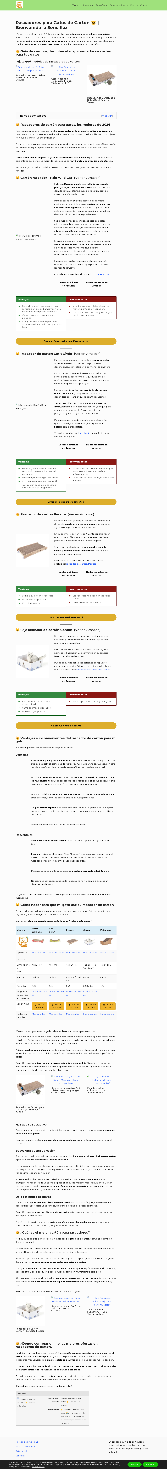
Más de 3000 (90, 952)
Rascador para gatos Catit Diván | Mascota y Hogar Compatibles (66, 1090)
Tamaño (100, 5)
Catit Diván (84, 433)
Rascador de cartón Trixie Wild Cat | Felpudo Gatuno (30, 77)
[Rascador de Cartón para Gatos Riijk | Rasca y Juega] (102, 93)
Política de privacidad (27, 1442)
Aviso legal (21, 1451)
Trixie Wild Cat (101, 274)
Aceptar (134, 1464)
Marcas (87, 5)
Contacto (145, 5)
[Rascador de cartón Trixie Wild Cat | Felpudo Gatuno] (30, 70)
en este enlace (38, 1467)
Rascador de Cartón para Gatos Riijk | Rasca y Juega (101, 100)
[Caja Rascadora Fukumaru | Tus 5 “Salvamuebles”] (66, 74)
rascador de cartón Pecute (81, 564)
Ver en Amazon (87, 178)
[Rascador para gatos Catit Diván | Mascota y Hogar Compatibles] (66, 1083)
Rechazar (150, 1464)
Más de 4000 (107, 952)
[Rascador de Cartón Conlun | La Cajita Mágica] (30, 1324)
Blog (132, 5)
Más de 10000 (39, 952)
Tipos (75, 5)
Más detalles (38, 1014)
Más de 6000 (73, 952)
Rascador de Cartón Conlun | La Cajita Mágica (30, 1329)
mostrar (107, 115)
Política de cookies (25, 1446)
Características (117, 5)
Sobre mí (20, 1456)
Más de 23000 (56, 952)
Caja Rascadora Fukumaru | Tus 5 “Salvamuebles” (61, 81)
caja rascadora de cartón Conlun (93, 669)
